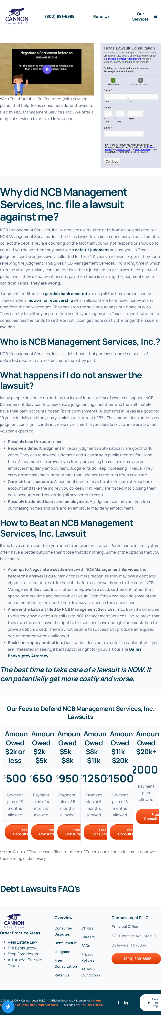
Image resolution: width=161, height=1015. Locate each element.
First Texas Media (91, 1005)
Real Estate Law (22, 942)
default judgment (92, 249)
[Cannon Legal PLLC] (18, 9)
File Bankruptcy (22, 948)
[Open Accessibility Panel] (8, 1007)
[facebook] (118, 1002)
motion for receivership (50, 300)
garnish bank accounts (67, 293)
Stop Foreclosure (24, 953)
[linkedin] (126, 1002)
